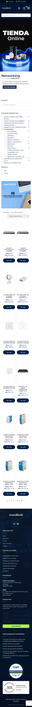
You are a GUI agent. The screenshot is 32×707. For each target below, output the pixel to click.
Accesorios (11, 131)
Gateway (10, 138)
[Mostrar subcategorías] (29, 116)
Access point (12, 133)
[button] (28, 8)
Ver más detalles (9, 87)
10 (21, 500)
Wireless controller (15, 156)
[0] (24, 9)
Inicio (2, 78)
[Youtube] (17, 523)
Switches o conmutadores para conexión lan (15, 150)
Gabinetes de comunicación (15, 127)
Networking (8, 129)
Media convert (13, 140)
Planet (6, 173)
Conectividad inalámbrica (14, 121)
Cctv (6, 161)
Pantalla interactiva (12, 163)
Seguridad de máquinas (13, 159)
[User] (19, 8)
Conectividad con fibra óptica (13, 118)
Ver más (9, 260)
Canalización (9, 125)
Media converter (14, 142)
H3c (5, 171)
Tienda (8, 78)
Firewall (10, 136)
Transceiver (12, 154)
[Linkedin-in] (14, 523)
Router (10, 146)
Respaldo (11, 144)
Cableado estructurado (14, 123)
